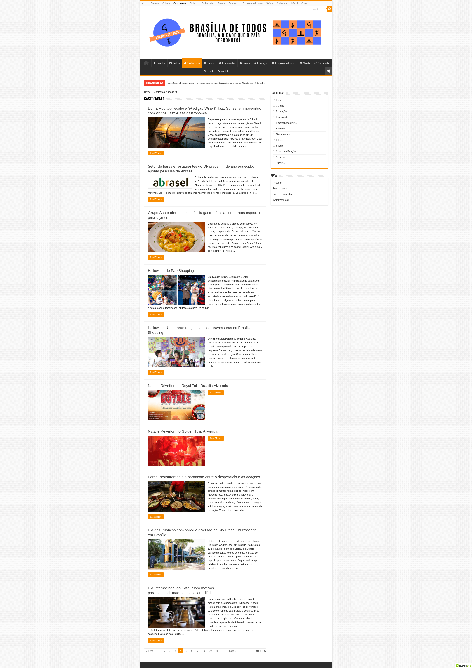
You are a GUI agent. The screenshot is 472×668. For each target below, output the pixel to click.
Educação (234, 3)
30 (217, 651)
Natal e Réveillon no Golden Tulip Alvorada (182, 431)
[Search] (329, 9)
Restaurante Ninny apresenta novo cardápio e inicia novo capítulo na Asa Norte (206, 82)
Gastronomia (179, 3)
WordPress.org (281, 199)
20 (210, 651)
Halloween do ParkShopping (171, 271)
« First (149, 651)
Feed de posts (280, 188)
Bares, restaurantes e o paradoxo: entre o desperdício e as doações (204, 477)
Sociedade (282, 3)
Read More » (156, 153)
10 (203, 651)
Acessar (277, 182)
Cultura (166, 3)
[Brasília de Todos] (236, 32)
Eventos (155, 3)
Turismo (194, 3)
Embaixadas (208, 3)
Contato (305, 3)
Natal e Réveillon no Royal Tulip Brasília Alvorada (188, 386)
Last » (232, 651)
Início (144, 3)
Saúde (269, 3)
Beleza (221, 3)
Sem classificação (286, 151)
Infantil (294, 3)
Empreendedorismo (253, 3)
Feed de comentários (284, 194)
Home (147, 91)
